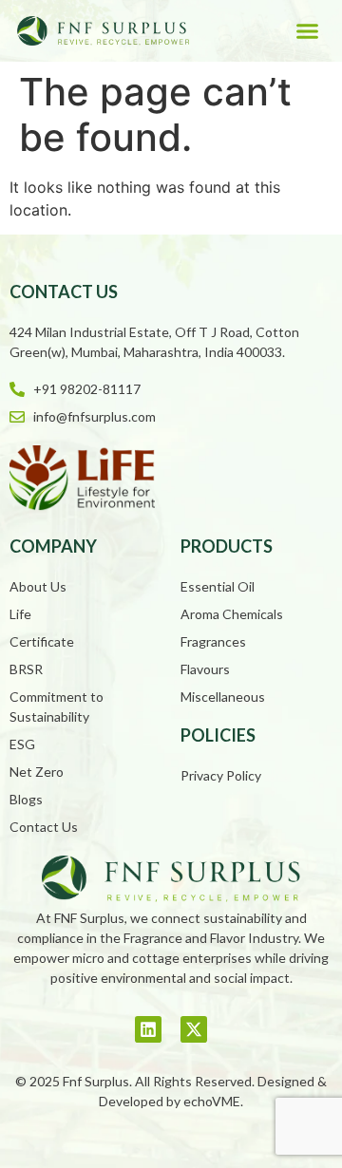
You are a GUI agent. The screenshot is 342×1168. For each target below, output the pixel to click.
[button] (307, 31)
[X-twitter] (193, 1029)
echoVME (211, 1101)
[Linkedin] (148, 1029)
